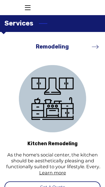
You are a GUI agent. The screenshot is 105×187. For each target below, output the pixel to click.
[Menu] (27, 7)
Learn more (52, 173)
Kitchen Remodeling (52, 143)
